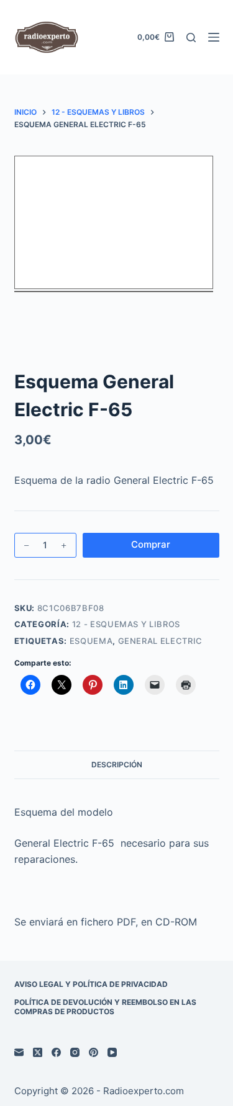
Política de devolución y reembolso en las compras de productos (105, 1007)
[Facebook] (56, 1052)
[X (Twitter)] (37, 1052)
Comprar (150, 544)
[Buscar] (191, 37)
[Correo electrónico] (19, 1052)
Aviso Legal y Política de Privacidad (91, 984)
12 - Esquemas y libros (126, 624)
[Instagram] (75, 1052)
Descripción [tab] (116, 764)
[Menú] (213, 37)
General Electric (160, 641)
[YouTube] (112, 1052)
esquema (91, 641)
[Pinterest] (93, 1052)
